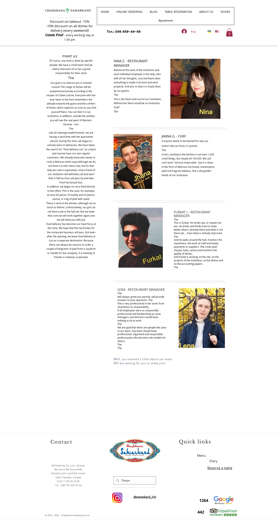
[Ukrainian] (209, 31)
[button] (225, 11)
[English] (217, 31)
